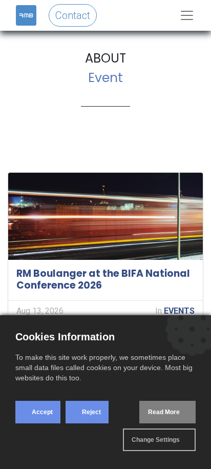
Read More (164, 412)
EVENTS (179, 311)
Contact (72, 15)
